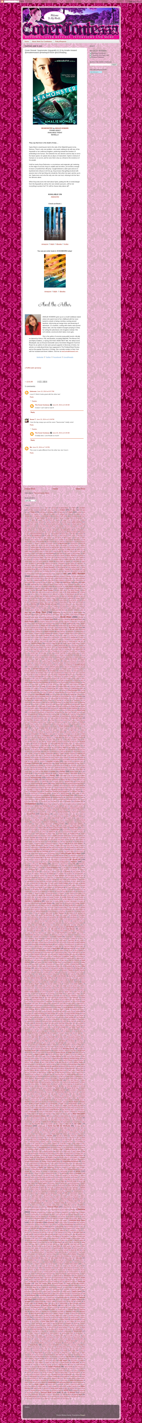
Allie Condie (69, 539)
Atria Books (67, 582)
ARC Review (78, 573)
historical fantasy (29, 843)
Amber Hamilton (39, 551)
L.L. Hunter (77, 993)
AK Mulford (61, 526)
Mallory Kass (45, 1056)
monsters (66, 1111)
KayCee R (58, 964)
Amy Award (49, 553)
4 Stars (32, 512)
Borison (71, 623)
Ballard (63, 596)
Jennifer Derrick (66, 897)
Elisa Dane (53, 739)
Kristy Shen (53, 989)
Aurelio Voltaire (48, 586)
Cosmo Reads (36, 692)
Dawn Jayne (76, 712)
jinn (37, 915)
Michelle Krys (51, 1101)
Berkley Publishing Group (48, 604)
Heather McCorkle (30, 837)
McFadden (48, 1076)
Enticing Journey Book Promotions (64, 763)
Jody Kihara (82, 917)
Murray (35, 1118)
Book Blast (65, 617)
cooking (63, 690)
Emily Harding (41, 753)
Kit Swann (58, 982)
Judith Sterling (76, 925)
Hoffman (46, 845)
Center (77, 655)
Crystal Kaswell (39, 698)
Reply (32, 397)
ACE (46, 520)
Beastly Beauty (63, 600)
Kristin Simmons (58, 987)
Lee (46, 1017)
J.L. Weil (51, 871)
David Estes (81, 710)
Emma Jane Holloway (76, 757)
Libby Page (61, 1023)
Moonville (48, 1113)
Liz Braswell (53, 1033)
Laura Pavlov (71, 1003)
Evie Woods (44, 771)
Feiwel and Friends (79, 777)
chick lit (56, 663)
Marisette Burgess (29, 1064)
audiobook (34, 584)
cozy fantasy (70, 694)
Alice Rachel (72, 535)
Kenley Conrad (30, 972)
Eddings (39, 735)
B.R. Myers (80, 594)
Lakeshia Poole (63, 997)
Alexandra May (50, 532)
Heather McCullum (43, 837)
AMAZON (55, 197)
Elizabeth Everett (62, 741)
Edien (55, 735)
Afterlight (65, 524)
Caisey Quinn (52, 641)
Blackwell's (70, 610)
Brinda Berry (71, 631)
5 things (79, 512)
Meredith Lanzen (34, 1094)
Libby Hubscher (52, 1023)
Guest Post (31, 814)
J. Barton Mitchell (54, 865)
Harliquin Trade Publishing (31, 826)
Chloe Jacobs (81, 663)
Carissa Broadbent (63, 647)
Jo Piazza (57, 915)
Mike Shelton (30, 1105)
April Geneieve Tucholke (33, 573)
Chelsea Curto (73, 661)
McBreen (27, 1076)
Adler (47, 522)
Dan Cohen (50, 702)
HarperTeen (66, 829)
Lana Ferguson (73, 997)
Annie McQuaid (38, 571)
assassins (37, 582)
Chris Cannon (50, 664)
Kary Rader (47, 948)
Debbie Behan (55, 716)
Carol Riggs (33, 649)
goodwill (59, 806)
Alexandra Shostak (72, 532)
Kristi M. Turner (31, 987)
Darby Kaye (54, 708)
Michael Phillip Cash (36, 1097)
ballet (77, 596)
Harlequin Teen (59, 824)
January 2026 (33, 885)
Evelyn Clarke (28, 771)
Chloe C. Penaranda (70, 663)
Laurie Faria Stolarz (39, 1013)
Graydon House (33, 809)
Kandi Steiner (53, 942)
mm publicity (28, 1109)
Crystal (79, 696)
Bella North (80, 602)
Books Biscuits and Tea (38, 623)
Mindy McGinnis (78, 1105)
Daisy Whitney (36, 702)
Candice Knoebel (29, 647)
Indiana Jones (75, 857)
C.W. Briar (66, 639)
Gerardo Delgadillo (40, 799)
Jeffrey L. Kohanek (61, 889)
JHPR (33, 913)
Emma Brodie (54, 757)
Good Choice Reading (41, 806)
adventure (41, 524)
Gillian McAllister (62, 799)
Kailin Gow (71, 940)
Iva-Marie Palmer (34, 865)
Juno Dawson (61, 933)
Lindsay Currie (58, 1025)
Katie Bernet (28, 960)
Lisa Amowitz (62, 1027)
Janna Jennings (74, 883)
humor (26, 853)
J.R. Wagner (50, 873)
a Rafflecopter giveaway (33, 368)
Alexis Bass (47, 533)
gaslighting (46, 795)
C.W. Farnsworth (75, 639)
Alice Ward (80, 535)
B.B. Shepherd (44, 594)
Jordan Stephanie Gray (36, 923)
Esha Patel (32, 769)
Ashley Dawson (59, 578)
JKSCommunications (46, 915)
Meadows (39, 1078)
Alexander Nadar (54, 530)
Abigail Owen (69, 518)
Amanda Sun (55, 547)
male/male (37, 1056)
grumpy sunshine (51, 811)
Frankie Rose (70, 787)
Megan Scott (65, 1082)
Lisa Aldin (53, 1027)
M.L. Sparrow (76, 1046)
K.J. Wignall (40, 938)
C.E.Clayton (28, 637)
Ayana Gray (41, 592)
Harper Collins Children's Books (58, 827)
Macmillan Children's (45, 1050)
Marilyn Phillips (78, 1062)
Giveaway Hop (78, 801)
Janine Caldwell (63, 883)
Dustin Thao (74, 732)
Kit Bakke (51, 982)
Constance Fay (51, 688)
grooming (42, 811)
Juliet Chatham (47, 930)
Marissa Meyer (73, 1064)
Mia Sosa (29, 1096)
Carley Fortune (75, 647)
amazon (74, 547)
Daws (63, 714)
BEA (55, 600)
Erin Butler (69, 767)
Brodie (62, 633)
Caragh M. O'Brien (50, 647)
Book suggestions (65, 621)
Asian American (79, 580)
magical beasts (28, 1054)
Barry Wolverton (33, 600)
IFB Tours (59, 855)
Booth (64, 623)
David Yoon (59, 712)
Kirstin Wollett (34, 982)
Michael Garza (75, 1096)
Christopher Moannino (56, 672)
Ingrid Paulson (44, 859)
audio (76, 582)
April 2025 (82, 571)
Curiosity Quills (54, 698)
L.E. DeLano (51, 993)
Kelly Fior (77, 966)
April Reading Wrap (47, 573)
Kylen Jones (77, 991)
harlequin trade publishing (75, 824)
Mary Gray (55, 1070)
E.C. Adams (50, 734)
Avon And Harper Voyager (44, 590)
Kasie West (56, 948)
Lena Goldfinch (72, 1019)
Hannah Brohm (69, 818)
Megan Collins (28, 1080)
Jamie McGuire (73, 879)
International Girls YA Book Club (58, 862)
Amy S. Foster (61, 557)
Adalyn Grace (66, 520)
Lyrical (60, 1044)
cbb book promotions (73, 653)
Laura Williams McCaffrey (69, 1005)
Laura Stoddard (57, 1005)
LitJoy (73, 1031)
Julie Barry (61, 927)
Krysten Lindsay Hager (31, 991)
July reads (27, 932)
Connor (42, 688)
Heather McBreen (78, 835)
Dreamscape (30, 732)
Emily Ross (38, 755)
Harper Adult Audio (65, 826)
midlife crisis (63, 1103)
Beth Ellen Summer (43, 606)
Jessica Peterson (43, 909)
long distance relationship (74, 1037)
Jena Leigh (64, 891)
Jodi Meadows (62, 917)
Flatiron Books (31, 781)
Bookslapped (49, 623)
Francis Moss (47, 787)
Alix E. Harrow (54, 539)
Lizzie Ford (49, 1035)
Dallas (43, 702)
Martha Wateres (60, 1068)
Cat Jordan (45, 651)
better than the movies (74, 608)
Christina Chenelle (32, 666)
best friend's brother (78, 604)
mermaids (53, 1094)
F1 (81, 771)
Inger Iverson (34, 859)
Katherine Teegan (69, 956)
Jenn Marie (80, 891)
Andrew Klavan (60, 561)
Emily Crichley (76, 751)
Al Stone (68, 526)
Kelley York (60, 966)
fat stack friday (36, 777)
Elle (51, 745)
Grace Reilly (47, 808)
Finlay (75, 779)
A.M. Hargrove (46, 516)
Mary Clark (80, 1068)
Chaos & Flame (29, 659)
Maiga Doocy (69, 1054)
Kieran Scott (79, 974)
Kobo (66, 244)
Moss (64, 1113)
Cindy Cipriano (28, 676)
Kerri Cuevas (71, 972)
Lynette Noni (80, 1043)
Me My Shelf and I (30, 1078)
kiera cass (70, 974)
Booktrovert (58, 623)
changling (57, 657)
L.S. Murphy (42, 995)
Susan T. (33, 419)
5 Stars (70, 512)
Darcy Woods (63, 708)
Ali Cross (80, 533)
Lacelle (58, 995)
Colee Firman (52, 684)
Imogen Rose (55, 857)
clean (82, 680)
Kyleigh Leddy (68, 991)
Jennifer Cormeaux (54, 897)
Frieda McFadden (44, 789)
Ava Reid (69, 588)
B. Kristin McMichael (71, 592)
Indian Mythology (65, 857)
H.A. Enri (72, 814)
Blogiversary (56, 612)
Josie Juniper (38, 925)
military (46, 1105)
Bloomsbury (28, 614)
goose (66, 806)
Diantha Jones (74, 724)
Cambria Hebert (36, 643)
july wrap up (35, 932)
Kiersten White (29, 976)
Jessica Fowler (63, 907)
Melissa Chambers (48, 1088)
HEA (59, 831)
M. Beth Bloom (77, 1044)
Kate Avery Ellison (41, 950)
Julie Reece (30, 931)
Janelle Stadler (44, 883)
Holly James (61, 847)
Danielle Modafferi (31, 706)
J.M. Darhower (76, 871)
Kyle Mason (59, 991)
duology (61, 732)
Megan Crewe (37, 1080)
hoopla (66, 849)
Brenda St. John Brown (52, 629)
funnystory (78, 789)
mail (75, 1054)
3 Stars (62, 510)
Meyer (59, 1094)
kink (78, 980)
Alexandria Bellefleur (36, 533)
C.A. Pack (71, 635)
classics (52, 680)
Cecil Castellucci (43, 655)
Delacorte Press (76, 718)
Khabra (36, 974)
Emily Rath (30, 755)
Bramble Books (62, 625)
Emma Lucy (47, 759)
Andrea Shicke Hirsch (30, 561)
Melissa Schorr (40, 1092)
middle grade (54, 1103)
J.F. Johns (72, 869)
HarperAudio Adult (43, 829)
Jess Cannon (43, 907)
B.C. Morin (53, 594)
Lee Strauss (52, 1017)
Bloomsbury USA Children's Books (42, 614)
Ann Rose (80, 565)
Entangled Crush (78, 761)
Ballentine (70, 596)
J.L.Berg (58, 871)
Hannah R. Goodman (49, 822)
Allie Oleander (77, 539)
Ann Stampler (28, 567)
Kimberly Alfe (72, 976)
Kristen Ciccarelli (29, 986)
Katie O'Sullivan (48, 962)
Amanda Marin (64, 545)
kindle (71, 980)
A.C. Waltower (35, 514)
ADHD (42, 522)
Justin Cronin (79, 932)
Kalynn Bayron (44, 942)
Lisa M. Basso (65, 1029)
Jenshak (77, 905)
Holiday (52, 845)
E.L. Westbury (75, 734)
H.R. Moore (58, 816)
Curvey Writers (79, 698)
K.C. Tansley (82, 936)
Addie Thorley (76, 520)
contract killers (44, 690)
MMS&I (35, 1109)
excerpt (62, 771)
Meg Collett (54, 1078)
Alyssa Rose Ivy (70, 541)
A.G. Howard (60, 514)
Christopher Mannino (30, 672)
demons (59, 720)
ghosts (49, 799)
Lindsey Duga (79, 1025)
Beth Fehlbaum (54, 606)
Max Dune (49, 1074)
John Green (52, 919)
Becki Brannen (54, 602)
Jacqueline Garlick (30, 877)
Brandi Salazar (44, 627)
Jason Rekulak (39, 887)
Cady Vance (34, 641)
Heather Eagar (51, 833)
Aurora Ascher (58, 586)
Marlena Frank (64, 1066)
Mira (32, 1107)
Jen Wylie (50, 891)
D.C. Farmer (48, 700)
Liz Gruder (70, 1033)
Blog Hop (28, 612)
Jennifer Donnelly (78, 897)
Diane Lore (66, 724)
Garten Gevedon (36, 795)
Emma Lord (38, 759)
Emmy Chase (33, 761)
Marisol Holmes (50, 1064)
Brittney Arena (39, 633)
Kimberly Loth (28, 980)
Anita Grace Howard (30, 565)
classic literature (44, 680)
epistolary (33, 765)
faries (74, 775)
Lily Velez (27, 1025)
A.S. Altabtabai (73, 516)
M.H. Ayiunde (59, 1046)
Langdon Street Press (37, 999)
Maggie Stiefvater (61, 1052)
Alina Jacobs (58, 537)
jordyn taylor (58, 923)
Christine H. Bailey (67, 668)
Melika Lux (76, 1086)
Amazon (44, 244)
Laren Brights (56, 999)
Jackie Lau (28, 875)
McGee (55, 1076)
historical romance (51, 843)
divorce (81, 726)
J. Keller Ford (70, 865)
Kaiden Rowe (62, 940)
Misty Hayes (71, 1107)
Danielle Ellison (67, 704)
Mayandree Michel (59, 1074)
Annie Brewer (76, 569)
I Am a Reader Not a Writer (71, 853)
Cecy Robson (60, 655)
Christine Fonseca (39, 669)
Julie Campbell (30, 928)
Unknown (33, 391)
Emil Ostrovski (55, 751)
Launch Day (28, 1001)
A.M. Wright (56, 516)
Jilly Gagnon (70, 913)
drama (77, 730)
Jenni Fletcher (60, 893)
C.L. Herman (71, 637)
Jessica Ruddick (79, 909)
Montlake (41, 1113)
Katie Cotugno (37, 960)
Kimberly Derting (35, 978)
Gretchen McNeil (29, 811)
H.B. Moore (27, 816)
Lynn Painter (43, 1044)
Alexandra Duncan (29, 532)
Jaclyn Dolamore (59, 875)
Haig (82, 816)
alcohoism (40, 528)
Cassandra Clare (78, 649)
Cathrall (50, 653)
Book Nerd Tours (76, 619)
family (37, 775)
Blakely (77, 610)
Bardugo (78, 598)
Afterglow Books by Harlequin (53, 524)
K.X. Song (38, 940)
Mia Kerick (73, 1094)
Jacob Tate (80, 875)
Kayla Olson (66, 964)
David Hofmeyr (32, 712)
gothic (71, 806)
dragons (71, 730)
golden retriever (72, 804)
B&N (52, 244)
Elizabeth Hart (73, 741)
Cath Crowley (63, 651)
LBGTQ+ (43, 1015)
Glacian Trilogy (47, 804)
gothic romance (79, 806)
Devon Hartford (73, 722)
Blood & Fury (67, 612)
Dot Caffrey (64, 730)
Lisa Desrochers (35, 1029)
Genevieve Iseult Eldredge (42, 797)
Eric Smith (73, 765)
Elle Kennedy (76, 745)
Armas (57, 576)
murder (72, 1116)
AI (69, 524)
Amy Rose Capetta (50, 557)
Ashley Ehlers (68, 578)
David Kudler (41, 712)
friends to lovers (56, 789)
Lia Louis (71, 1021)
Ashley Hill (29, 580)
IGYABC (66, 855)
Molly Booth (45, 1109)
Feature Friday (50, 777)
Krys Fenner (62, 989)
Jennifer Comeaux (42, 897)
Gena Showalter (29, 797)
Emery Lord (29, 751)
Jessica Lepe (33, 909)
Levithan (37, 1021)
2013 (37, 510)
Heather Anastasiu (78, 831)
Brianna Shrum (74, 629)
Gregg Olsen (51, 809)
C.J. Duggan (44, 637)
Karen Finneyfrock (69, 944)
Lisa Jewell (56, 1029)
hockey (27, 845)
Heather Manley (67, 835)
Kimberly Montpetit (38, 980)
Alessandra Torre (68, 528)
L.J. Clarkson (68, 993)
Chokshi (37, 664)
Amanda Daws (74, 543)
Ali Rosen (55, 535)
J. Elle (63, 865)
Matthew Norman (29, 1074)
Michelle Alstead (57, 1099)
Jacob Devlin (70, 875)
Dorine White (46, 730)
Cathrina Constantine (60, 653)
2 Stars (73, 508)
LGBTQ (64, 1021)
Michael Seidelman (59, 1097)
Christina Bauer (80, 665)
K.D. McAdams (30, 938)
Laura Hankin (76, 1001)
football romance (58, 781)
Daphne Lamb (33, 708)
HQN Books (60, 851)
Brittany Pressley (29, 633)
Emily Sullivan (57, 755)
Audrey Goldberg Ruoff (55, 584)
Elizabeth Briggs (51, 741)
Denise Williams (34, 722)
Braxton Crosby (63, 627)
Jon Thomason (69, 919)
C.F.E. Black (36, 637)
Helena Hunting (79, 839)
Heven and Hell (66, 841)
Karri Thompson (38, 948)
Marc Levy (40, 1058)
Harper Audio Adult (77, 826)
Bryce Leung (35, 635)
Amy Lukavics (28, 557)
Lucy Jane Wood (60, 1041)
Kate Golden (38, 952)
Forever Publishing (30, 785)
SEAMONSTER (46, 128)
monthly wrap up (31, 1114)
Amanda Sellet (35, 547)
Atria (58, 582)
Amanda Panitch (74, 545)
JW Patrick (54, 934)
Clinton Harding (64, 682)
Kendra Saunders (80, 970)
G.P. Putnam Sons (35, 791)
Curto (72, 698)
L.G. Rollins (59, 993)
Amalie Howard (62, 543)
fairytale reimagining (64, 773)
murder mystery (80, 1116)
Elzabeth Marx (81, 749)
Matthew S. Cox (40, 1074)
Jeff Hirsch (44, 889)
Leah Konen (60, 1015)
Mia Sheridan (81, 1094)
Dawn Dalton (68, 712)
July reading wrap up (78, 930)
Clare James (76, 678)
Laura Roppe (38, 1005)
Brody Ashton (69, 633)
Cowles (58, 694)
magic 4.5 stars (79, 1052)
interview (73, 862)
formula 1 (56, 785)
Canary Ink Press (46, 645)
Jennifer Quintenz (80, 903)
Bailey (26, 596)
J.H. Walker (80, 869)
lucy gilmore (50, 1041)
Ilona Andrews (28, 857)
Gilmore (70, 799)
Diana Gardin (39, 724)
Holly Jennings (70, 847)
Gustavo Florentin (63, 814)
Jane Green (67, 881)
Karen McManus (48, 946)
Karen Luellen (38, 946)
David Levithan (50, 712)
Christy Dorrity (81, 672)
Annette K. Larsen (64, 569)
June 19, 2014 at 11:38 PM (45, 419)
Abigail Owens (79, 518)
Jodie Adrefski (73, 917)
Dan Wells (66, 702)
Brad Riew (36, 625)
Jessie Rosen (61, 911)
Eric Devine (57, 765)
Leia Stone (60, 1017)
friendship (65, 789)
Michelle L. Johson (62, 1101)
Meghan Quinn (46, 1084)
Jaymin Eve (77, 887)
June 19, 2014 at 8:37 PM (45, 391)
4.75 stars (59, 512)
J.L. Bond (44, 871)
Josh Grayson (79, 923)
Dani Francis (74, 702)
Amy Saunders (70, 557)
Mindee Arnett (67, 1105)
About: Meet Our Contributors (42, 41)
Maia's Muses (59, 1054)
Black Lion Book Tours (58, 610)
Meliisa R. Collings (65, 1086)
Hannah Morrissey (69, 820)
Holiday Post (69, 845)
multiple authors (64, 1116)
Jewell (28, 913)
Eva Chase (50, 769)
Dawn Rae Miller (55, 714)
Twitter (48, 357)
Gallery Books (65, 793)
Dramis (83, 730)
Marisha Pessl (40, 1064)
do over (34, 728)
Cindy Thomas (57, 676)
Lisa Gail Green (46, 1029)
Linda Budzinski (36, 1025)
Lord (37, 1039)
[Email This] (38, 382)
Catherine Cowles (73, 651)
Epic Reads (80, 763)
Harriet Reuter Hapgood (77, 829)
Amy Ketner (80, 555)
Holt (61, 849)
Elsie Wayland (71, 749)
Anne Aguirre (61, 567)
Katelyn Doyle (63, 954)
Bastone (49, 600)
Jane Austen (49, 881)
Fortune (64, 785)
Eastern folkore (31, 735)
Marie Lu (53, 1062)
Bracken (29, 625)
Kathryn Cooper (29, 958)
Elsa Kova (35, 749)
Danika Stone (74, 706)
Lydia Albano (80, 1041)
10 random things (63, 508)
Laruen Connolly (75, 999)
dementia (52, 720)
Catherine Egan (34, 653)
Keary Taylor (42, 966)
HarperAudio (34, 829)
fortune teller (71, 785)
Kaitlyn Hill (27, 942)
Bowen (83, 623)
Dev (66, 722)
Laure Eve (80, 1005)
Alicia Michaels (28, 537)
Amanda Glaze (44, 545)
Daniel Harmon (45, 704)
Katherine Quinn (57, 956)
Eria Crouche (48, 765)
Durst (67, 732)
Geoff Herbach (69, 797)
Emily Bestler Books (66, 751)
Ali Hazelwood (36, 535)
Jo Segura (73, 915)
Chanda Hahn (38, 657)
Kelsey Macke (37, 970)
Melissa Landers (60, 1090)
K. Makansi (35, 936)
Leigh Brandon (79, 1017)
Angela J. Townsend (36, 563)
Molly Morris (65, 1109)
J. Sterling (33, 867)
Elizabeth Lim (46, 743)
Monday (41, 1111)
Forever (45, 783)
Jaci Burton (69, 873)
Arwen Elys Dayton (78, 576)
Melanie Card (56, 1084)
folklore (44, 781)
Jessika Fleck (70, 911)
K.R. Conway (28, 940)
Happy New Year (80, 822)
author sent (40, 588)
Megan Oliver (56, 1082)
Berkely (27, 604)
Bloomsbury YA (57, 614)
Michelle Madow (73, 1101)
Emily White (76, 755)
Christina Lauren (55, 667)
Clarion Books (34, 680)
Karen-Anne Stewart (69, 946)
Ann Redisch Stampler (69, 565)
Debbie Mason (65, 716)
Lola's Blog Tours (61, 1037)
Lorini (62, 1039)
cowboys (52, 694)
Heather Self (65, 837)
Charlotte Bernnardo (35, 661)
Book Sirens (55, 621)
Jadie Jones (50, 877)
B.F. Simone (61, 594)
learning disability (38, 1017)
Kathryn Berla (79, 956)
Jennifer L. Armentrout (33, 901)
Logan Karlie (34, 1037)
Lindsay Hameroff (69, 1025)
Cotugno (50, 692)
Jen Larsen (34, 891)
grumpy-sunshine (63, 812)
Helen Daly (52, 839)
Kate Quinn (44, 954)
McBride (33, 1076)
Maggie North (50, 1052)
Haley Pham (28, 818)
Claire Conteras (36, 678)
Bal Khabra (39, 596)
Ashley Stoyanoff (49, 580)
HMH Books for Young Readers (73, 843)
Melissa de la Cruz (72, 1088)
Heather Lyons (56, 835)
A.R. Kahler (64, 516)
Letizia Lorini (30, 1021)
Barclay (71, 598)
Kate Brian (51, 950)
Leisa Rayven (54, 1019)
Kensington (46, 972)
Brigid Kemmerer (49, 631)
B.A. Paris (35, 594)
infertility (27, 859)
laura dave (49, 1001)
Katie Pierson (58, 962)
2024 (56, 510)
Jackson (50, 875)
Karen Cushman (59, 944)
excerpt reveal (74, 771)
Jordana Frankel (48, 923)
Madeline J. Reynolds (70, 1050)
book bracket (28, 619)
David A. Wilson (71, 710)
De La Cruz (79, 714)
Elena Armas (35, 739)
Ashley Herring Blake (79, 578)
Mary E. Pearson (29, 1070)
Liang (31, 1023)
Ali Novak (48, 535)
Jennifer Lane (48, 901)
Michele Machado (46, 1099)
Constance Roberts (63, 688)
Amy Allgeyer (40, 553)
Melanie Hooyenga (67, 1084)
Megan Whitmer (35, 1084)
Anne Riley (53, 569)
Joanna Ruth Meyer (32, 917)
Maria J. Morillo (58, 1060)
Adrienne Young (66, 522)
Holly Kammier (79, 847)
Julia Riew (32, 927)
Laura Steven (47, 1005)
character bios (61, 659)
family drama (44, 775)
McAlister (80, 1074)
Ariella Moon (49, 576)
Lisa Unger (41, 1031)
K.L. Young (80, 938)
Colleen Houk (35, 686)
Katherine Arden (73, 954)
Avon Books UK (61, 590)
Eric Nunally (66, 765)
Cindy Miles (37, 676)
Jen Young (57, 891)
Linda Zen (44, 1025)
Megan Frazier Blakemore (72, 1080)
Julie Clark (38, 928)
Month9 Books (81, 1111)
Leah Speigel (80, 1015)
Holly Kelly (27, 849)
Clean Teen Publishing (41, 682)
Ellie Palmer (71, 747)
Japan (64, 885)
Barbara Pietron (63, 598)
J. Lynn (78, 865)
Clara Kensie (62, 678)
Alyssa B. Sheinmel (59, 541)
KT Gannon (43, 991)
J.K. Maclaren (28, 871)
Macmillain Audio (68, 1048)
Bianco (32, 610)
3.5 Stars (73, 510)
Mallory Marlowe (56, 1056)
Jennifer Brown (70, 895)
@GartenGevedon (34, 507)
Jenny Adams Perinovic (43, 905)
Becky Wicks (63, 602)
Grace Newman (37, 808)
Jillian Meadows (59, 913)
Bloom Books (78, 612)
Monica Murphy (49, 1111)
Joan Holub (81, 915)
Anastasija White (57, 559)
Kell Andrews (51, 966)
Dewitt (81, 722)
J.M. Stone (34, 873)
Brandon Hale (53, 627)
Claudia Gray (69, 680)
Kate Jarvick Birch (57, 952)
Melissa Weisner (50, 1092)
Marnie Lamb (80, 1066)
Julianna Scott (41, 927)
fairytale (54, 773)
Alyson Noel (49, 541)
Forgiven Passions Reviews (45, 785)
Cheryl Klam (82, 661)
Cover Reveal (40, 694)
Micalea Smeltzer (46, 1096)
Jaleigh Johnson (79, 877)
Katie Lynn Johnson (74, 960)
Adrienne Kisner (55, 522)
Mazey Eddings (71, 1074)
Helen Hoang (60, 839)
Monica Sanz (58, 1111)
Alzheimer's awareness (40, 543)
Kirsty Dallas (43, 982)
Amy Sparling (80, 557)
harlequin (29, 824)
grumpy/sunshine (74, 811)
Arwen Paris (28, 578)
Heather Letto (46, 835)
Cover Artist (29, 694)
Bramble (52, 625)
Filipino (69, 779)
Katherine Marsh (36, 956)
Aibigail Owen (75, 524)
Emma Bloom (45, 757)
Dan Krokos (59, 702)
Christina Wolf (74, 666)
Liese (73, 1023)
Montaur (73, 1111)
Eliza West (41, 741)
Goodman (52, 806)
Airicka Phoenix (52, 526)
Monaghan (33, 1111)
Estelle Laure (41, 769)
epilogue (27, 765)
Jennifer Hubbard (67, 899)
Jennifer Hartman (42, 899)
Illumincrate (80, 855)
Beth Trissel (36, 608)
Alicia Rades (38, 537)
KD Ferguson (33, 966)
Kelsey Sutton (46, 970)
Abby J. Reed (30, 518)
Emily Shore (47, 755)
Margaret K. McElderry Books (71, 1058)
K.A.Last (67, 936)
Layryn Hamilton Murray (33, 1015)
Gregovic (70, 809)
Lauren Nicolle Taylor (59, 1011)
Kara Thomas (62, 942)
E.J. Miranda (67, 734)
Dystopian (34, 734)
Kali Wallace (35, 942)
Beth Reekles (80, 606)
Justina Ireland (29, 935)
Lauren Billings (57, 1007)
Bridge (32, 631)
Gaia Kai (56, 793)
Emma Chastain (64, 757)
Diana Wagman (57, 724)
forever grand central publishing (74, 783)
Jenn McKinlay (28, 893)
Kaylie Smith (75, 964)
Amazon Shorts (51, 549)
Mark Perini (55, 1066)
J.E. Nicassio (64, 869)
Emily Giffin (32, 753)
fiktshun (63, 779)
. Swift (26, 507)
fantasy (52, 775)
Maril (70, 1062)
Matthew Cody (70, 1072)
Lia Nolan (78, 1021)
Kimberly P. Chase (50, 980)
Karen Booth (48, 944)
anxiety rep (60, 571)
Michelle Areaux (68, 1099)
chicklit (61, 663)
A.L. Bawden (77, 514)
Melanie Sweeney (53, 1086)
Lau (82, 999)
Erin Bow (63, 767)
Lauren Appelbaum (36, 1007)
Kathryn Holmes (39, 958)
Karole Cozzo (28, 948)
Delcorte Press (29, 720)
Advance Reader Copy (30, 524)
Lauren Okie (70, 1011)
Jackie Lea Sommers (39, 875)
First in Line (82, 779)
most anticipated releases (37, 1116)
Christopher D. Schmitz (65, 670)
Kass (76, 948)
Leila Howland (37, 1019)
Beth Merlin (63, 606)
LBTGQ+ (51, 1015)
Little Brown (80, 1031)
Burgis (53, 635)
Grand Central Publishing (60, 808)
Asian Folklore (29, 582)
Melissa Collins (59, 1088)
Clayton (76, 680)
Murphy (29, 1118)
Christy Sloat (52, 674)
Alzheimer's (29, 543)
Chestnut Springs (47, 663)
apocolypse (68, 571)
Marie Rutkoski (63, 1062)
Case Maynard (67, 649)
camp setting (36, 645)
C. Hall (58, 635)
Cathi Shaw (43, 653)
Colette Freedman (73, 684)
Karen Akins (71, 942)
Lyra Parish (53, 1044)
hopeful (78, 849)
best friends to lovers (30, 606)
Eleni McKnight (44, 739)
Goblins (64, 804)
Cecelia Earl (33, 655)
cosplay (44, 692)
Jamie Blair (54, 879)
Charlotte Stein (56, 661)
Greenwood (43, 809)
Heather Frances (62, 833)
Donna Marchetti (74, 728)
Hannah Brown (79, 818)
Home (27, 41)
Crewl (78, 694)
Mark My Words (45, 1066)
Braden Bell (44, 625)
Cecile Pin (51, 655)
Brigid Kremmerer (61, 631)
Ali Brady (73, 533)
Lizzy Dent (66, 1035)
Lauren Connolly (29, 1009)
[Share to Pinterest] (46, 382)
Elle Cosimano (66, 745)
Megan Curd (46, 1080)
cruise (73, 696)
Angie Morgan (61, 563)
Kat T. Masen (30, 950)
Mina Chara (58, 1105)
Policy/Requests (60, 41)
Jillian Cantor (49, 913)
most (69, 1113)
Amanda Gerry (34, 545)
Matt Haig (51, 1072)
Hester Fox (57, 841)
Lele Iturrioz (63, 1019)
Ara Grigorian (57, 573)
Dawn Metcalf (34, 714)
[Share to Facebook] (44, 382)
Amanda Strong (45, 547)
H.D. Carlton (36, 816)
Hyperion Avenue (54, 853)
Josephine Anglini (68, 923)
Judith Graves (67, 925)
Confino (77, 686)
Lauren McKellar (48, 1011)
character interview (72, 659)
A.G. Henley (52, 514)
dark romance (46, 710)
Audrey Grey (80, 584)
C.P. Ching (35, 639)
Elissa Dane (77, 739)
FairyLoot (47, 773)
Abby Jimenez (41, 518)
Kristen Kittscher (41, 985)
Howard (53, 851)
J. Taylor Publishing (51, 867)
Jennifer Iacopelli (78, 899)
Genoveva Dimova (58, 797)
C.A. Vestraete (79, 635)
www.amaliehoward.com (69, 351)
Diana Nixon (48, 724)
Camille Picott (75, 643)
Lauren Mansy (38, 1011)
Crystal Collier (29, 698)
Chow (42, 664)
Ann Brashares (48, 565)
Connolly (35, 688)
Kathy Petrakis (70, 958)
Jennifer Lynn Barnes (71, 901)
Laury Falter (61, 1013)
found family (79, 785)
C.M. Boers (80, 637)
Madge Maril (81, 1050)
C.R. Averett (43, 639)
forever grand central (57, 783)
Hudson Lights (70, 851)
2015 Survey (49, 510)
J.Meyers (41, 873)
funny (71, 789)
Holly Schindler (46, 849)
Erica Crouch (81, 765)
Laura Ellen (67, 1001)
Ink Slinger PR (75, 859)
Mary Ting (80, 1070)
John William (60, 919)
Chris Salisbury (60, 664)
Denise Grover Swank (68, 720)
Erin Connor (78, 767)
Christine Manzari (29, 670)
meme (78, 1092)
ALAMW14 (80, 526)
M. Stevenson (41, 1046)
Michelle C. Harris (30, 1101)
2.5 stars (82, 508)
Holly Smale (55, 849)
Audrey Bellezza (43, 584)
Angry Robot (80, 563)
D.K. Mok (66, 700)
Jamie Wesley (30, 881)
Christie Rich (69, 664)
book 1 (56, 617)
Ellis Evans (27, 749)
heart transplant (67, 831)
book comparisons (38, 619)
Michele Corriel (35, 1099)
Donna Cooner (64, 728)
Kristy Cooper (33, 989)
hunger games (34, 853)
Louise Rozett (68, 1039)
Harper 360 (55, 826)
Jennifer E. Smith (30, 899)
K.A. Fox (43, 936)
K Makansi (69, 934)
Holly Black (43, 847)
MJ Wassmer (80, 1107)
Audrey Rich (38, 586)
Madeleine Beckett (58, 1050)
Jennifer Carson (80, 895)
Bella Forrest (72, 602)
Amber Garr (80, 549)
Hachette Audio (74, 816)
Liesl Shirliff (80, 1023)
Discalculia (40, 726)
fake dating (74, 773)
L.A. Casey (33, 993)
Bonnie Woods (34, 617)
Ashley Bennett (49, 578)
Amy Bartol (60, 553)
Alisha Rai (77, 537)
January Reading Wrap (55, 885)
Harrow (26, 831)
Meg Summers (79, 1078)
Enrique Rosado (67, 761)
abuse (33, 520)
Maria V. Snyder (68, 1060)
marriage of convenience (37, 1068)
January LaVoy (43, 885)
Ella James (45, 745)
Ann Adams (40, 565)
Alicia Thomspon (48, 537)
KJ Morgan (66, 982)
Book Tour (74, 621)
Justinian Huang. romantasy (42, 934)
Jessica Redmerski (55, 909)
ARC (65, 574)
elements (27, 739)
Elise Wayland (68, 739)
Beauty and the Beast (74, 600)
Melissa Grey (48, 1090)
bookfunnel (82, 621)
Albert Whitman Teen (30, 528)
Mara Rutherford (75, 1056)
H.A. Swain (80, 814)
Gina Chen (77, 799)
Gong (31, 806)
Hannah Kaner (49, 820)
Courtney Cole (70, 692)
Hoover (72, 849)
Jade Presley (41, 877)
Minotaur (27, 1107)
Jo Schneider (65, 915)
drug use (47, 732)
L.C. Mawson (41, 993)
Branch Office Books (74, 625)
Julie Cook (46, 928)
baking (32, 596)
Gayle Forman (56, 795)
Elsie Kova (54, 749)
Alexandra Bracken (66, 530)
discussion (47, 726)
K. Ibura (28, 936)
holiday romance (79, 845)
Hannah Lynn (58, 820)
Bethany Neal (63, 608)
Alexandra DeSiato (78, 530)
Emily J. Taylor (60, 753)
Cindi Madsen (79, 674)
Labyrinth (51, 995)
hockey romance (36, 845)
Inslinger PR (37, 861)
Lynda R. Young (70, 1043)
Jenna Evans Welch (40, 893)
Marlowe (72, 1066)
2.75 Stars (31, 510)
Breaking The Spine (75, 627)
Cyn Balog (28, 700)
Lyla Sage (61, 1043)
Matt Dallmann (42, 1072)
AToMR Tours (51, 582)
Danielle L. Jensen (79, 704)
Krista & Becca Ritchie (55, 984)
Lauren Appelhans (47, 1007)
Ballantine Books (55, 596)
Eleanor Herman (78, 737)
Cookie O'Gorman (54, 690)
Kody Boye (45, 984)
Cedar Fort (69, 655)
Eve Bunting (72, 769)
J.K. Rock (37, 871)
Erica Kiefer (29, 767)
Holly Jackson (52, 847)
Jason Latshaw (81, 885)
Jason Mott (29, 887)
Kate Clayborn (60, 950)
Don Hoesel (54, 728)
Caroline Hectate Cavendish (45, 649)
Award (34, 592)
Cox (64, 694)
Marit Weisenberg (34, 1066)
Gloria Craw (56, 804)
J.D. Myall (56, 869)
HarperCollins (55, 829)
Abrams (27, 520)
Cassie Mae (28, 651)
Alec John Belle (58, 528)
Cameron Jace (56, 643)
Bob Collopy (66, 614)
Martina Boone (71, 1068)
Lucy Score (71, 1041)
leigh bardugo (69, 1017)
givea (61, 801)
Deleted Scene (39, 720)
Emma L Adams (29, 759)
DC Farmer (71, 714)
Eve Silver (80, 769)
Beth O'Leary (71, 606)
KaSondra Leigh (68, 948)
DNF (26, 728)
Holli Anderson (34, 847)
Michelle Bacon (79, 1099)
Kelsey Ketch (79, 968)
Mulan (56, 1116)
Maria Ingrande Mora (46, 1060)
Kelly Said (53, 968)
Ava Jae (53, 588)
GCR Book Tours (68, 795)
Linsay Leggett (28, 1027)
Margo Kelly (36, 1060)
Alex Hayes (33, 530)
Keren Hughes (54, 972)
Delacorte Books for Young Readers (59, 718)
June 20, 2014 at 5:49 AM (61, 433)
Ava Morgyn (61, 588)
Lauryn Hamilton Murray (72, 1013)
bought (77, 623)
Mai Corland (51, 1054)
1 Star (46, 508)
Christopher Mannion (43, 672)
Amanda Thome (65, 547)
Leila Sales (46, 1019)
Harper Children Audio (30, 827)
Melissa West (60, 1092)
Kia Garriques (44, 974)
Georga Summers (29, 799)
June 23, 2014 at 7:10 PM (41, 447)
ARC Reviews (35, 576)
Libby (44, 1023)
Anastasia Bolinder (46, 559)
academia (40, 520)
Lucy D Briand (32, 1041)
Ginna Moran (53, 801)
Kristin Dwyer (48, 987)
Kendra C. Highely (67, 970)
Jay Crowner (48, 887)
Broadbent (48, 633)
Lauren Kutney (28, 1011)
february (60, 777)
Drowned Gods (39, 732)
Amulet (33, 553)
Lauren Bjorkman (68, 1007)
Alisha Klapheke (68, 537)
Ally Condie (32, 541)
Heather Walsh (75, 837)
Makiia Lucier (81, 1054)
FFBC (36, 779)
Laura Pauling (62, 1003)
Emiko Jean (46, 751)
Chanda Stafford (48, 657)
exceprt (52, 771)
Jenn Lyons (72, 891)
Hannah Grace (39, 820)
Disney (54, 726)
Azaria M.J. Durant (57, 592)
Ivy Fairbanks (44, 865)
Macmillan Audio (30, 1050)
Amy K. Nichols (71, 555)
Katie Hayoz (55, 960)
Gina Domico (44, 801)
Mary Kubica (71, 1070)
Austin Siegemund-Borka (72, 586)
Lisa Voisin (49, 1031)
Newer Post (30, 489)
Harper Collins (42, 827)
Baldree (47, 596)
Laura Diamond (58, 1001)
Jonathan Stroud (51, 921)
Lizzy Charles (58, 1035)
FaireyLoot (40, 773)
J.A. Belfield (74, 867)
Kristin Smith (67, 987)
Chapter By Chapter (40, 659)
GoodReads (68, 357)
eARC (83, 734)
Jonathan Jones (79, 919)
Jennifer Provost (69, 903)
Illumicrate (72, 855)
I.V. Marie (27, 855)
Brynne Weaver (45, 635)
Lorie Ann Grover (54, 1039)
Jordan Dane (67, 921)
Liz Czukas (61, 1033)
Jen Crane (71, 889)
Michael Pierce (48, 1097)
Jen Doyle (78, 889)
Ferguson (29, 779)
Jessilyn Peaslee (81, 911)
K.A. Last (49, 936)
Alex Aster (78, 528)
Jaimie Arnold (68, 877)
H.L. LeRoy (50, 816)
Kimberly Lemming (78, 978)
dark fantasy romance (34, 710)
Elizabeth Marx (56, 743)
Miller (51, 1105)
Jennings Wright (31, 905)
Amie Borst (77, 551)
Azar (48, 592)
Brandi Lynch (35, 627)
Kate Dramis (69, 950)
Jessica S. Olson (29, 911)
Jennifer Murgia (46, 903)
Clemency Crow (55, 682)
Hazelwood (52, 831)
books (28, 623)
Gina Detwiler (34, 801)
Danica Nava (36, 704)
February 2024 (68, 777)
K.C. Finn (74, 936)
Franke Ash (62, 787)
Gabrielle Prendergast (45, 793)
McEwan (40, 1076)
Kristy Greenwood (43, 989)
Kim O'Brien (48, 976)
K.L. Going (56, 938)
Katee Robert (52, 954)
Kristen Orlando (63, 985)
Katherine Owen (47, 956)
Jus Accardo (70, 933)
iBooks (59, 244)
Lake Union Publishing (50, 997)
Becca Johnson (44, 602)
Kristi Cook (82, 985)
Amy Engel (33, 555)
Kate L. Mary (67, 952)
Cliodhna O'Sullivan (75, 682)
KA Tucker (46, 940)
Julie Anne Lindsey (51, 927)
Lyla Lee (46, 1043)
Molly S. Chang (74, 1109)
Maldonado (29, 1056)
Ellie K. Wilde (62, 747)
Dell (46, 720)
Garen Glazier (75, 793)
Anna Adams (37, 567)
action (58, 520)
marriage (27, 1068)
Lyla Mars (53, 1043)
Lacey (63, 995)
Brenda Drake (28, 629)
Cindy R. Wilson (47, 676)
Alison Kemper (34, 539)
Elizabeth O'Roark (68, 743)
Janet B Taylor (53, 883)
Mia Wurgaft (37, 1096)
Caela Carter (43, 641)
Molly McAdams (54, 1109)
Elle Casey (57, 745)
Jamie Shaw (82, 879)
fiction (43, 779)
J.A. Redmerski (31, 869)
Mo (31, 447)
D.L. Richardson (76, 700)
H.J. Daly (43, 816)
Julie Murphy (82, 928)
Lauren (27, 1007)
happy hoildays (70, 822)
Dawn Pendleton (44, 714)
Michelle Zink (44, 1103)
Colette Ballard (62, 684)
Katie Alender (79, 958)
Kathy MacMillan (60, 958)
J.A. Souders (40, 869)
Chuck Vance (70, 674)
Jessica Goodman (73, 907)
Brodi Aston (56, 633)
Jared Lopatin (71, 885)
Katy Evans (42, 964)
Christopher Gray (78, 670)
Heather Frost (74, 833)
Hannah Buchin (29, 820)
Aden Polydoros (34, 522)
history (60, 843)
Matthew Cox (79, 1072)
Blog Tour (41, 612)
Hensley (49, 841)
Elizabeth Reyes (35, 745)
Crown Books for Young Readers (60, 696)
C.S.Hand (58, 639)
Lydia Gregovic (29, 1043)
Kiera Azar (62, 974)
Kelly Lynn (37, 968)
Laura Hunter (34, 1003)
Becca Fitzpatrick (33, 602)
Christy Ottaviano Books (41, 674)
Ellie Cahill (53, 747)
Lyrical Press (68, 1044)
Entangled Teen (47, 763)
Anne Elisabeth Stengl (73, 567)
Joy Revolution (57, 925)
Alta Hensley (40, 541)
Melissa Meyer (81, 1090)
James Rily (46, 879)
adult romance (77, 522)
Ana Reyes (36, 559)
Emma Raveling (57, 759)
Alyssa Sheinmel (81, 541)
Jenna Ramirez (51, 893)
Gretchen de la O (79, 809)
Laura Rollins (30, 1005)
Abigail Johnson (60, 518)
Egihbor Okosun (31, 737)
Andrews (68, 561)
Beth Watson (44, 608)
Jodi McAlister (52, 917)
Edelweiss (46, 736)
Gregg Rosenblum (61, 809)
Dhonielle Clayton (29, 724)
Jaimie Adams (59, 877)
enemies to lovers (53, 761)
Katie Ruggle (67, 962)
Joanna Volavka (43, 917)
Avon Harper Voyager (73, 590)
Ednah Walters (63, 736)
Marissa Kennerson (62, 1064)
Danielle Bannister (56, 704)
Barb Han (42, 598)
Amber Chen (70, 549)
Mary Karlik (63, 1070)
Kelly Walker (61, 968)
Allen (62, 539)
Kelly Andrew (68, 966)
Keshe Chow (80, 972)
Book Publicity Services (44, 621)
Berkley (33, 604)
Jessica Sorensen (40, 911)
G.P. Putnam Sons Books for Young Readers (54, 791)
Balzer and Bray (33, 598)
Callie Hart (80, 641)
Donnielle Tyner (37, 730)
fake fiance (82, 773)
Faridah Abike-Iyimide (64, 775)
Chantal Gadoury (78, 657)
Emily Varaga (67, 755)
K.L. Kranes (64, 938)
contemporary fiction (77, 688)
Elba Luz (51, 737)
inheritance (64, 859)
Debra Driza (74, 716)
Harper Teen (73, 827)
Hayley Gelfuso (42, 831)
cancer (69, 645)
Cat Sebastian (53, 651)
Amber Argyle (61, 549)
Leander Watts (28, 1017)
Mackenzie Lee (57, 1048)
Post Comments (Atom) (41, 493)
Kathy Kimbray (49, 958)
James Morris (28, 879)
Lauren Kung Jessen (77, 1009)
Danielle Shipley (51, 706)
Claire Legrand (53, 678)
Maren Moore (57, 1058)
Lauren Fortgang (53, 1009)
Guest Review (44, 814)
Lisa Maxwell (74, 1029)
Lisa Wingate (57, 1031)
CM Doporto (35, 684)
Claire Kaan (45, 678)
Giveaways (30, 803)
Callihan (27, 643)
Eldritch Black (67, 737)
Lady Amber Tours (36, 997)
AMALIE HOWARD (62, 128)
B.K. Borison (70, 594)
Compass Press (62, 686)
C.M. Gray (27, 639)
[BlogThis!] (40, 382)
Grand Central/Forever (76, 808)
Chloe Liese (30, 664)
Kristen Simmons (73, 985)
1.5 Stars (53, 508)
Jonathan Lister (41, 921)
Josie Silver (48, 925)
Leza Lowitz (57, 1021)
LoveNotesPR (77, 1039)
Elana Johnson (42, 737)
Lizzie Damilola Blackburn (37, 1035)
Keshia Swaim (28, 974)
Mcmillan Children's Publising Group (74, 1076)
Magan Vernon (41, 1052)
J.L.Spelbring (66, 871)
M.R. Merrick (46, 1048)
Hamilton (35, 818)
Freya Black (30, 789)
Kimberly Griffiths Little (48, 978)
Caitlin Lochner (62, 641)
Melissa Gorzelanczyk (37, 1090)
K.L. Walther (72, 938)
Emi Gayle (37, 751)
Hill (73, 841)
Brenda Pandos (39, 629)
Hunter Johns (43, 853)
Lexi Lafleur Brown (47, 1021)
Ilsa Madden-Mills (38, 857)
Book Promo (29, 621)
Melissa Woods (70, 1092)
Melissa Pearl (30, 1092)
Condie (71, 686)
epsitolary (40, 765)
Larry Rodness (65, 999)
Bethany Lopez (54, 608)
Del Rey (46, 718)
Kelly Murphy (45, 968)
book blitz (80, 617)
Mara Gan (66, 1056)
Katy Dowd (34, 964)
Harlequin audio (38, 824)
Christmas (53, 671)
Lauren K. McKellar (65, 1009)
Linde (51, 1025)
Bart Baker (42, 600)
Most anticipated (79, 1114)
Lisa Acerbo (45, 1027)
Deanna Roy (28, 716)
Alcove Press (48, 528)
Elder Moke (59, 737)
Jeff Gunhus (35, 889)
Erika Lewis (47, 767)
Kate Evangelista (79, 950)
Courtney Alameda (59, 692)
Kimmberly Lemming (62, 980)
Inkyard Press (28, 861)
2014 (42, 510)
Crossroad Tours (44, 696)
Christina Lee (65, 666)
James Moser (37, 879)
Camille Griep (66, 643)
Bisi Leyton (47, 610)
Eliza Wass (33, 741)
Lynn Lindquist (33, 1044)
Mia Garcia (66, 1094)
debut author (28, 718)
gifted (54, 799)
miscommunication (51, 1107)
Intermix (45, 861)
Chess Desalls (37, 663)
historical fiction (40, 843)
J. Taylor (40, 867)
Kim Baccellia (38, 976)
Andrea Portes (79, 559)
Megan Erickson (57, 1080)
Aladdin (74, 526)
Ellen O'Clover (45, 747)
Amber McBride (57, 551)
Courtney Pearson (80, 692)
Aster (43, 582)
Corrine (28, 692)
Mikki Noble (39, 1105)
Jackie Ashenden (78, 873)
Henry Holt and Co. (40, 841)
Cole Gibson (44, 684)
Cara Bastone (39, 647)
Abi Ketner (50, 518)
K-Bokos (76, 934)
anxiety (53, 571)
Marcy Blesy (48, 1058)
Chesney (29, 663)
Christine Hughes (78, 668)
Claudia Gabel (60, 680)
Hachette (66, 816)
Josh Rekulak (28, 925)
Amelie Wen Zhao (67, 551)
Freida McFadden (80, 787)
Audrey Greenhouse (69, 584)
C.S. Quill (51, 639)
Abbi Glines (82, 516)
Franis (55, 787)
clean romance (29, 682)
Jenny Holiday (69, 905)
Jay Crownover (59, 887)
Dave (63, 710)
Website (40, 357)
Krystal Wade (79, 989)
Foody (50, 781)
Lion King (37, 1027)
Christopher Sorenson (69, 672)
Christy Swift (61, 674)
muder (51, 1116)
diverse (75, 726)
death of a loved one (44, 716)
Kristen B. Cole (68, 984)
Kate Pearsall (35, 954)
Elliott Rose (80, 747)
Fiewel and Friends (53, 779)
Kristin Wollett (76, 987)
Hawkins (33, 831)
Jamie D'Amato (63, 879)
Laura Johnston (44, 1003)
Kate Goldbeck (28, 952)
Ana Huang (28, 559)
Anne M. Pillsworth (43, 569)
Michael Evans (65, 1096)
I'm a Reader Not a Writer (38, 855)
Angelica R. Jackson (50, 563)
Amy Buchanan (76, 553)
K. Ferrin (83, 934)
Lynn (26, 1044)
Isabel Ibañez (54, 863)
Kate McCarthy (77, 952)
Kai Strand (53, 940)
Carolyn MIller (58, 649)
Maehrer (29, 1052)
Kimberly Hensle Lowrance (65, 978)
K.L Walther (48, 938)
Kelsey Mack (28, 970)
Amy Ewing (40, 555)
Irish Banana (43, 864)
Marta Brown (50, 1068)
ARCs (42, 576)
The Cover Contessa (42, 405)
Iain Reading (51, 855)
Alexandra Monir (60, 532)
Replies (34, 401)
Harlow (42, 826)
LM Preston (75, 1035)
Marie (37, 1062)
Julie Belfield (70, 927)
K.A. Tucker (58, 936)
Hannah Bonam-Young (56, 818)
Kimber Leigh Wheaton (59, 976)
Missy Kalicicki (62, 1107)
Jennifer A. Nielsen (31, 895)
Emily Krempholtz (70, 753)
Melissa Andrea (36, 1088)
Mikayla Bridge (73, 1103)
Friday (36, 789)
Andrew (51, 561)
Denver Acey (43, 722)
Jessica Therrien (52, 911)
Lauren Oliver (79, 1011)
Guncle (55, 814)
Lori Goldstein (44, 1039)
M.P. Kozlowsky (37, 1048)
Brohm (76, 633)
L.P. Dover (34, 995)
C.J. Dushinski (53, 637)
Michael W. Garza (71, 1097)
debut (81, 716)
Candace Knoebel (78, 645)
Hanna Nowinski (44, 818)
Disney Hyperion (64, 726)
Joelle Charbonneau (32, 919)
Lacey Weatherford (73, 995)
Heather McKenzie (55, 837)
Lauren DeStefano (41, 1009)
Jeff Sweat (51, 889)
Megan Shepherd (75, 1082)
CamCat (47, 643)
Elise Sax (60, 739)
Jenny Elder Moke (57, 905)
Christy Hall (30, 674)
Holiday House (60, 845)
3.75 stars (82, 510)
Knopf (78, 982)
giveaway (68, 801)
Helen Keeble (69, 839)
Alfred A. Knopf (65, 533)
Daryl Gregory (56, 710)
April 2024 (75, 571)
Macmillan (80, 1048)
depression (51, 722)
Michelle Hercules (41, 1101)
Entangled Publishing (32, 763)
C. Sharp (64, 635)
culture (46, 698)
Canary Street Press (59, 645)
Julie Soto (38, 931)
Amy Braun (67, 553)
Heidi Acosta (33, 839)
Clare (69, 678)
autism (47, 588)
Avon (31, 590)
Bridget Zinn (39, 631)
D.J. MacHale (58, 700)
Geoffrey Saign (79, 797)
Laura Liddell (53, 1003)
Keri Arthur (63, 972)
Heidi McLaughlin (43, 839)
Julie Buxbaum (81, 927)
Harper (48, 826)
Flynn (38, 781)
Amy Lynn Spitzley (39, 557)
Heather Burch (29, 833)
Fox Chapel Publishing (30, 787)
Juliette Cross (67, 931)
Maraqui (33, 1058)
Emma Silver (74, 759)
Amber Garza (28, 551)
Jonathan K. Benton (30, 921)
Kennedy (38, 972)
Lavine (83, 1013)
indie (82, 857)
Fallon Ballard (30, 775)
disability (33, 726)
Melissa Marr (72, 1090)
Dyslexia (27, 734)
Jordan (59, 921)
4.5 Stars (50, 512)
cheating (65, 661)
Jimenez (32, 915)
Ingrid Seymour (55, 859)
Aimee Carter (32, 526)
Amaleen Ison (51, 543)
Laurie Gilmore (51, 1013)
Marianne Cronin (29, 1062)
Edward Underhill (74, 735)
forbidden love (69, 781)
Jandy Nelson (39, 881)
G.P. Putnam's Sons (75, 791)
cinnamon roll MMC (68, 676)
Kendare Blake (56, 970)
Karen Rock (58, 946)
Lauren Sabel (28, 1013)
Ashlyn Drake (69, 580)
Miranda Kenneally (40, 1107)
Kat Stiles (82, 948)
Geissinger (80, 795)
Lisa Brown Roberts (74, 1027)
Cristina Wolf (33, 696)
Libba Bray (38, 1023)
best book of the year (65, 604)
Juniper (43, 932)
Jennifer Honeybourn (54, 899)
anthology (46, 571)
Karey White (80, 946)
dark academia (73, 708)
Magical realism (39, 1054)
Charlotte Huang (46, 661)
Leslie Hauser (81, 1019)
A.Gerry (70, 514)
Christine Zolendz (42, 671)
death (35, 716)
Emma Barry (36, 757)
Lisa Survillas (33, 1031)
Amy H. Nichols (60, 555)
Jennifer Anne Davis (58, 895)
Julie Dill (62, 928)
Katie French (46, 960)
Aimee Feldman (42, 526)
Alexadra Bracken (42, 530)
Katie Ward (76, 962)
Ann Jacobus (58, 565)
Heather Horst (37, 835)
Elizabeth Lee (36, 743)
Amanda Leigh (54, 545)
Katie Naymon (38, 962)
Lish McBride (66, 1031)
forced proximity (35, 783)
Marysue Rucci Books (30, 1072)
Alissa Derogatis (45, 539)
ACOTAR (52, 520)
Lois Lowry (43, 1037)
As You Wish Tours (38, 578)
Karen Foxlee (80, 944)
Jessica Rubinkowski (67, 909)
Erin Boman (55, 767)
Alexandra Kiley (40, 532)
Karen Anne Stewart (37, 944)
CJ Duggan (78, 676)
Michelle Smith (35, 1103)
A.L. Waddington (36, 516)
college (43, 686)
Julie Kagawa (70, 929)
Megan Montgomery (46, 1082)
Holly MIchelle (36, 849)
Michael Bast (56, 1096)
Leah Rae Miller (70, 1015)
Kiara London (53, 974)
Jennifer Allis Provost (44, 895)
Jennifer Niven (58, 903)
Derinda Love (59, 722)
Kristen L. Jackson (52, 985)
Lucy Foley (42, 1041)
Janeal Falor (35, 883)
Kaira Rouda (80, 940)
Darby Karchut (43, 708)
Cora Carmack (72, 690)
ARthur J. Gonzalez (66, 576)
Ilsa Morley (47, 857)
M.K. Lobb (68, 1046)
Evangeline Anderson (60, 769)
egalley (83, 736)
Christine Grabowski (54, 668)
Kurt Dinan (51, 991)
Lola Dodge (51, 1037)
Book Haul (49, 619)
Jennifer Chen (30, 897)
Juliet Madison (57, 930)
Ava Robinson (77, 588)
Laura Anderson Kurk (38, 1001)
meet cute (46, 1078)
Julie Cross (54, 929)
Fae (34, 773)
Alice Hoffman (63, 535)
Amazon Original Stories (38, 549)
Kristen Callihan (78, 984)
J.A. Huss (82, 867)
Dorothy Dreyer (55, 730)
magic (70, 1052)
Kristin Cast (40, 987)
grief (37, 811)
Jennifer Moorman (34, 903)
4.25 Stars (42, 512)
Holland (26, 847)
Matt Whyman (60, 1072)
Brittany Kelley (79, 631)
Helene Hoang (28, 841)
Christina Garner (43, 666)
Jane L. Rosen (76, 881)
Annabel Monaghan (49, 567)
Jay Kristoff (69, 887)
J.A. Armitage (65, 867)
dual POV (54, 732)
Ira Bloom (33, 863)
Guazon (83, 811)
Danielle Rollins (41, 706)
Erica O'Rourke (38, 767)
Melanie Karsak (79, 1084)
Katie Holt (63, 960)
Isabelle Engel (64, 863)
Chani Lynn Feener (67, 657)
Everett (36, 771)
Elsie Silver (62, 749)
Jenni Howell (70, 893)
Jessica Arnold (53, 907)
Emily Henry (50, 753)
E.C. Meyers (58, 734)
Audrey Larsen (28, 586)
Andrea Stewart (42, 561)
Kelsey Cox (70, 968)
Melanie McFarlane (30, 1086)
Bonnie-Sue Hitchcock (46, 617)
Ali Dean (27, 535)
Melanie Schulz (41, 1086)
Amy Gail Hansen (50, 555)
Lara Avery (47, 999)
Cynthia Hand (38, 700)
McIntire (61, 1076)
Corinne (83, 690)
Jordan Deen (76, 921)
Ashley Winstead (59, 580)
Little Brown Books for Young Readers (36, 1033)
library (68, 1023)
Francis (40, 787)
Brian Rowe (64, 629)
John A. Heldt (43, 919)
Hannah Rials (61, 822)
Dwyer (81, 732)
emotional (42, 761)
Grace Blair (28, 808)
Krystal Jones (70, 989)
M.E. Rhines (51, 1046)
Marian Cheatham (78, 1060)
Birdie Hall (39, 610)
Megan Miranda (34, 1082)
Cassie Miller (36, 651)
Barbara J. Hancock (51, 598)
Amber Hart (48, 551)
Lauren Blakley (79, 1007)
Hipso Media (80, 841)
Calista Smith (71, 641)
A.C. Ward (43, 514)
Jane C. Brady (58, 881)
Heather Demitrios (40, 833)
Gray (26, 809)
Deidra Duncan (37, 718)
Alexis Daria (55, 533)
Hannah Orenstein (36, 822)
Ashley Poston (38, 580)
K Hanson (61, 934)
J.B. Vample (49, 869)
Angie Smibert (70, 563)
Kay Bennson (50, 964)
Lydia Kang (38, 1043)
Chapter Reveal (51, 659)
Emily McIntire (81, 753)
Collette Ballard (52, 686)
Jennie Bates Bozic (80, 893)
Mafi (34, 1052)
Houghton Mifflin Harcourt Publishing (37, 851)
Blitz (82, 610)
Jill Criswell (40, 913)
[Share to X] (42, 382)
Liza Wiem (77, 1033)
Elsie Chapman (44, 749)
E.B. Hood (42, 734)
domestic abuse (43, 728)
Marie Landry (45, 1062)
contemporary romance (31, 690)
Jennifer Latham (59, 901)
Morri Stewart (56, 1113)
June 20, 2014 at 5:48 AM (61, 405)
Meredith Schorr (45, 1094)
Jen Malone (42, 891)
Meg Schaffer (62, 1078)
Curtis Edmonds (64, 698)
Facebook (57, 357)
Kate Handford (46, 952)
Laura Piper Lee (81, 1003)
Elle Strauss (35, 747)
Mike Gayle (82, 1103)
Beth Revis (28, 608)
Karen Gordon (28, 946)
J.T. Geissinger (60, 873)
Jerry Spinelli (34, 907)
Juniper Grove (50, 932)
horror (83, 849)
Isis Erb (72, 864)
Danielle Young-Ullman (63, 706)
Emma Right (66, 759)
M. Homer (33, 1046)
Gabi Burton (34, 793)
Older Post (80, 489)
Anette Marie (76, 561)
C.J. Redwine (62, 637)
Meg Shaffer (71, 1078)
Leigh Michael (28, 1019)
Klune (72, 982)
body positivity (74, 614)
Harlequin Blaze (48, 824)
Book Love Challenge (63, 619)
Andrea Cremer (68, 559)
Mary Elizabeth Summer (43, 1070)
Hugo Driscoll (79, 851)
